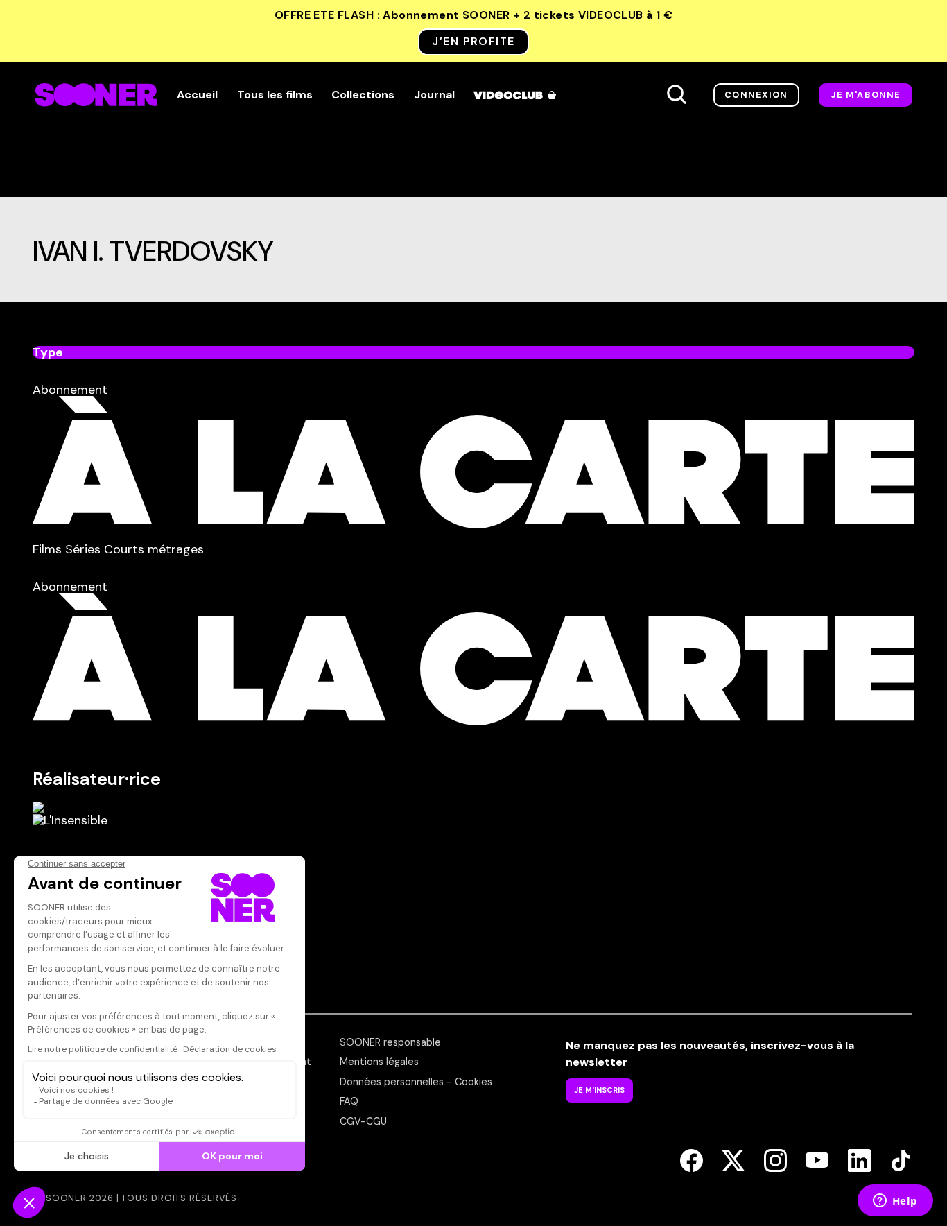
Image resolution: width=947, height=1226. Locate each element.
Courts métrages (154, 549)
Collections (362, 95)
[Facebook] (691, 1161)
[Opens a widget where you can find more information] (895, 1201)
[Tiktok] (900, 1161)
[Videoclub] (516, 95)
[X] (733, 1161)
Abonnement (70, 389)
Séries (84, 549)
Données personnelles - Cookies (416, 1082)
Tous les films (275, 95)
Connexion (756, 95)
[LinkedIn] (859, 1161)
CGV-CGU (363, 1121)
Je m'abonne (866, 95)
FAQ (349, 1101)
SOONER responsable (390, 1042)
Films (49, 549)
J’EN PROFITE (473, 41)
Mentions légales (379, 1062)
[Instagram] (775, 1161)
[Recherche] (676, 95)
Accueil (197, 95)
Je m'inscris (599, 1090)
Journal (434, 95)
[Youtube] (817, 1161)
